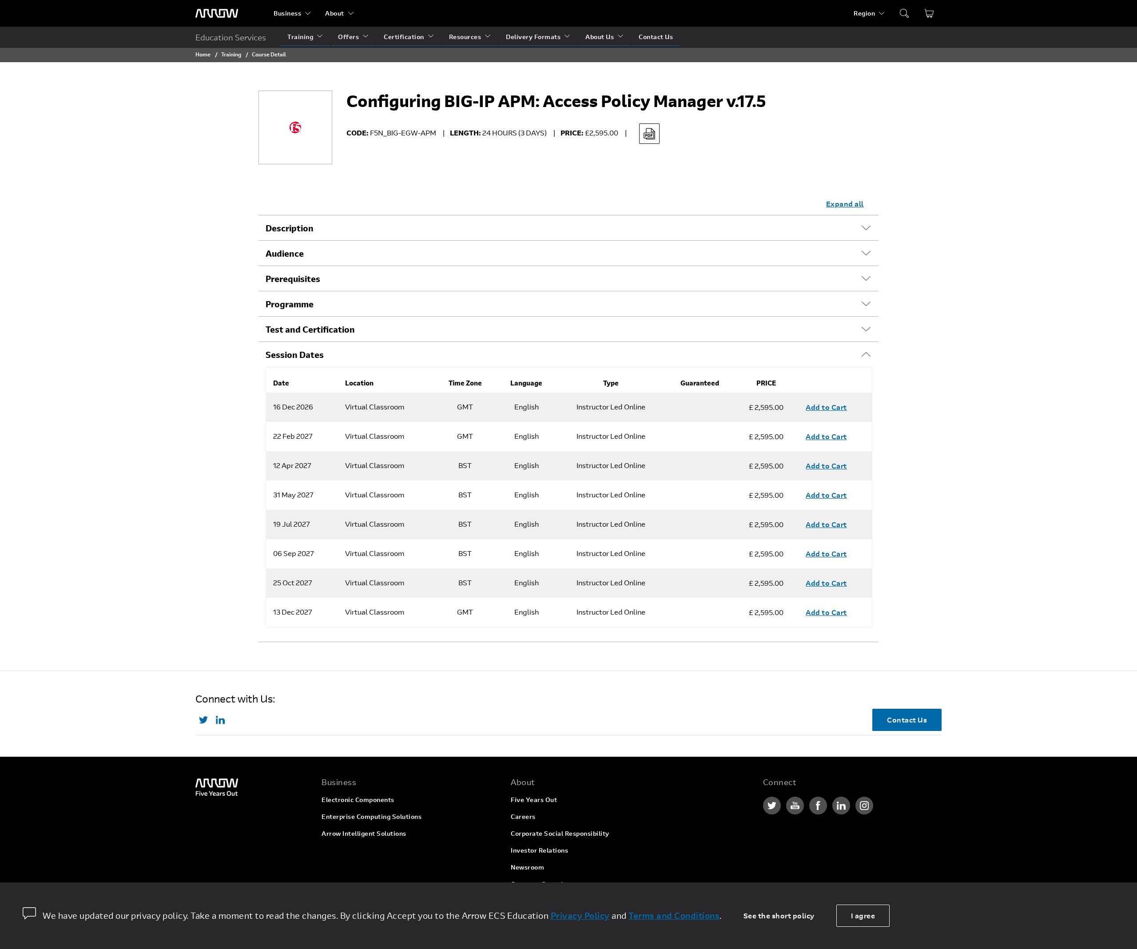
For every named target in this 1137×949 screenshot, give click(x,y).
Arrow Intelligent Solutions (364, 833)
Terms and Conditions (674, 915)
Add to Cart (826, 407)
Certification (404, 36)
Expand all (845, 203)
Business (287, 13)
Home (203, 54)
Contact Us (656, 36)
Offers (348, 36)
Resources (465, 36)
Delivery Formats (533, 36)
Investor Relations (539, 850)
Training (300, 36)
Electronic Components (358, 799)
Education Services (230, 37)
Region (864, 13)
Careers (523, 816)
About (334, 13)
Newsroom (527, 867)
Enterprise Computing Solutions (371, 816)
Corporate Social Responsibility (560, 833)
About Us (599, 36)
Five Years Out (534, 799)
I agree (863, 915)
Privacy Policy (580, 915)
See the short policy (779, 915)
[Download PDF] (649, 133)
